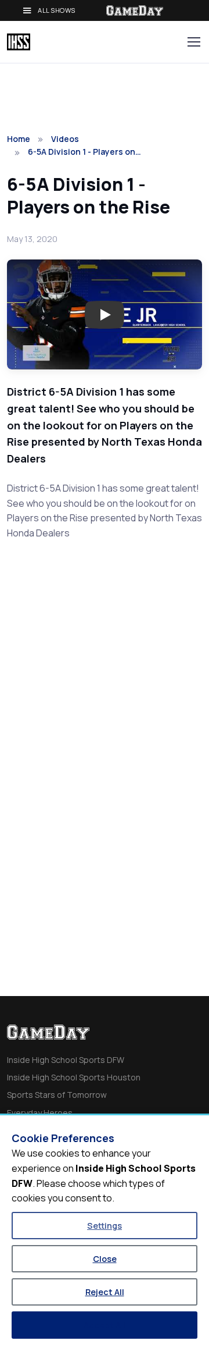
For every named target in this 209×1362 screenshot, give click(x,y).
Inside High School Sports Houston (73, 1077)
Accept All (104, 1325)
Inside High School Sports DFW (65, 1059)
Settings (104, 1225)
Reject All (104, 1291)
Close (105, 1258)
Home (18, 138)
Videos (65, 138)
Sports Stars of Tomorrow (57, 1094)
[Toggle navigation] (193, 41)
